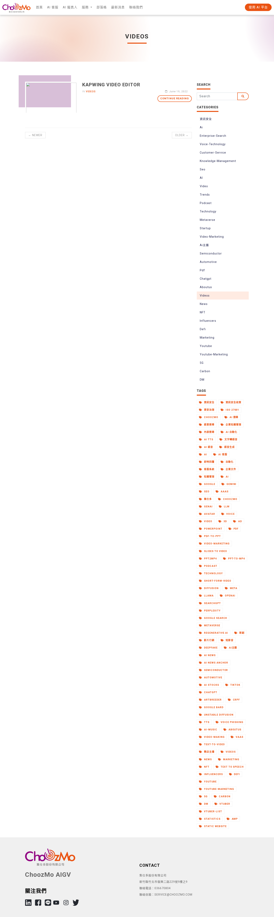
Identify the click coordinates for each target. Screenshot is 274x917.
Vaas (239, 737)
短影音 (229, 640)
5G (202, 362)
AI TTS (208, 439)
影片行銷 (208, 640)
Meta (233, 588)
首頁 (39, 7)
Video (204, 186)
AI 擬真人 (70, 7)
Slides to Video (215, 551)
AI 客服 (52, 7)
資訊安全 (206, 119)
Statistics (211, 818)
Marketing (207, 337)
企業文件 (230, 469)
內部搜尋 (208, 432)
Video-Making (213, 737)
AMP (234, 818)
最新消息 (118, 7)
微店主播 (208, 751)
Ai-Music (210, 729)
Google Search (215, 618)
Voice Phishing (231, 722)
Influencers (208, 320)
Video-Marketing (212, 236)
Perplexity (212, 610)
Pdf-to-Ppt (212, 536)
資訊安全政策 (233, 402)
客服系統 (208, 469)
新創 (241, 632)
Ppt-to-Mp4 (236, 558)
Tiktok (235, 685)
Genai (208, 506)
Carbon (205, 371)
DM (202, 379)
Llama (208, 595)
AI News (209, 655)
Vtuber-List (212, 811)
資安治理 (208, 409)
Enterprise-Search (213, 135)
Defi (203, 329)
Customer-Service (213, 152)
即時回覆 (208, 462)
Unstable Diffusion (218, 714)
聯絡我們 (136, 7)
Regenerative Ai (215, 632)
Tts (206, 722)
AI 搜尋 (233, 417)
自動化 (229, 462)
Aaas (224, 491)
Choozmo (229, 499)
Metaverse (207, 219)
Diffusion (211, 588)
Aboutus (206, 287)
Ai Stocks (211, 685)
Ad (239, 521)
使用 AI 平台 (258, 7)
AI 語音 (208, 447)
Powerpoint (212, 528)
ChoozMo (210, 417)
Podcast (206, 203)
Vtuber (224, 803)
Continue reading (174, 98)
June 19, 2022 (178, 91)
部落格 (101, 7)
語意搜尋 (208, 424)
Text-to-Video (214, 744)
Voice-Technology (213, 144)
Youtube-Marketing (214, 354)
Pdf (202, 270)
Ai (201, 127)
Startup (205, 228)
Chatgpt (205, 278)
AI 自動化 (231, 432)
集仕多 (207, 499)
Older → (182, 135)
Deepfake (210, 647)
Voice (230, 514)
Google (209, 484)
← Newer (35, 135)
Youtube (206, 346)
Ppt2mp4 (210, 558)
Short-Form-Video (217, 580)
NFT (202, 312)
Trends (205, 194)
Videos (205, 295)
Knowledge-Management (218, 161)
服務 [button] (86, 7)
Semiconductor (211, 253)
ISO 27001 (232, 409)
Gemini (231, 484)
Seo (202, 169)
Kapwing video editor (111, 84)
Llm (226, 506)
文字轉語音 (230, 439)
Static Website (215, 826)
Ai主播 (204, 245)
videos (91, 91)
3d (225, 521)
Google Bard (213, 707)
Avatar (209, 514)
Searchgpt (212, 603)
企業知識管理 (233, 424)
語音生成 (229, 447)
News (204, 304)
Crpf (236, 699)
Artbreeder (212, 699)
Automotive (208, 261)
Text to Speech (232, 766)
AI (201, 177)
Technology (208, 211)
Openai (229, 595)
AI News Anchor (215, 662)
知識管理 (208, 476)
